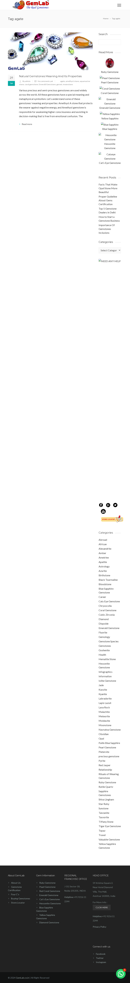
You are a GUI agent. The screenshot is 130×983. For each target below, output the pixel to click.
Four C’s (15, 894)
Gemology (104, 636)
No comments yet (45, 81)
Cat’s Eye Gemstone (49, 899)
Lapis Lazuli (105, 702)
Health (102, 654)
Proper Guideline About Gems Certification (108, 200)
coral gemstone (31, 84)
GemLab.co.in (22, 977)
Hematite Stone (107, 659)
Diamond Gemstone (49, 922)
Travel (102, 834)
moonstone (68, 84)
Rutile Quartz (106, 786)
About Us (16, 882)
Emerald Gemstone (47, 84)
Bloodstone (105, 584)
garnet (59, 84)
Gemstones (105, 645)
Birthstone (104, 575)
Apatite (103, 561)
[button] (121, 974)
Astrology (104, 566)
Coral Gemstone (107, 610)
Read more (27, 124)
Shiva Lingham (106, 799)
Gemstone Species (109, 641)
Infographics (105, 671)
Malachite (104, 711)
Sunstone (103, 808)
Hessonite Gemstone (50, 903)
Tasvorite (104, 817)
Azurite (103, 570)
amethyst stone (72, 81)
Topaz (102, 830)
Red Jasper (104, 765)
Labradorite (105, 698)
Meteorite (104, 716)
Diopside (103, 623)
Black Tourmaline (108, 579)
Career (102, 596)
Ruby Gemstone (107, 782)
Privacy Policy (99, 926)
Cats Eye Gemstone (109, 601)
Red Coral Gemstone (49, 891)
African (103, 544)
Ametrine (104, 557)
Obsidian (104, 734)
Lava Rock (104, 707)
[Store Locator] (111, 521)
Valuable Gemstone (109, 839)
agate (62, 81)
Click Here (102, 907)
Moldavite (104, 720)
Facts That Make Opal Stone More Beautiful (108, 188)
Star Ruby (104, 803)
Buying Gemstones (20, 898)
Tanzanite (104, 812)
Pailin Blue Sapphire (109, 742)
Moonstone (105, 725)
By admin (26, 81)
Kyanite (103, 693)
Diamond (104, 619)
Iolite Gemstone (107, 680)
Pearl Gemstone (107, 747)
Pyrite (102, 760)
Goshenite (104, 650)
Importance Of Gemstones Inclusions (107, 229)
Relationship (105, 769)
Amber (102, 553)
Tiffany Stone (106, 821)
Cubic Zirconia (107, 614)
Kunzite (103, 689)
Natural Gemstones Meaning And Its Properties (50, 76)
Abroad (103, 539)
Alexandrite (105, 548)
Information (105, 676)
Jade (101, 685)
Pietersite (104, 751)
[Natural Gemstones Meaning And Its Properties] (50, 51)
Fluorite (103, 632)
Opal (101, 738)
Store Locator (18, 902)
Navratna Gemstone (110, 729)
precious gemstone (109, 756)
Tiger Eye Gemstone (110, 826)
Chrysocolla (105, 605)
